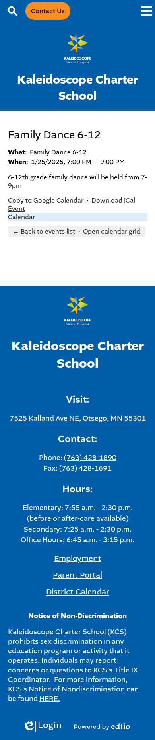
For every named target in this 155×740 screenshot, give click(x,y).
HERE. (49, 698)
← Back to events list (44, 231)
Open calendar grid (111, 231)
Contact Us (48, 11)
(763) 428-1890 (90, 457)
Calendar (21, 217)
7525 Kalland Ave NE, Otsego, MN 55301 (78, 418)
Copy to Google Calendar (45, 200)
